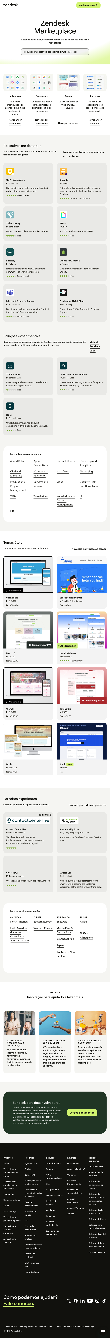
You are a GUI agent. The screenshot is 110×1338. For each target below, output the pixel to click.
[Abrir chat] (103, 1331)
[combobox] (55, 51)
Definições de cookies (64, 1326)
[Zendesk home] (10, 5)
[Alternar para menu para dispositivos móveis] (104, 5)
